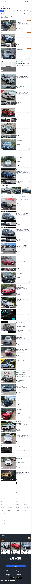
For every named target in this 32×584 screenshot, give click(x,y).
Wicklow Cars (18, 510)
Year (17, 10)
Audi (24, 490)
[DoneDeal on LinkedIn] (19, 563)
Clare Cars (9, 510)
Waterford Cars (26, 507)
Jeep (1, 502)
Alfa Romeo (9, 502)
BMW (9, 490)
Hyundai (17, 492)
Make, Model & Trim (13, 10)
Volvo (9, 495)
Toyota (17, 490)
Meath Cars (25, 505)
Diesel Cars (25, 511)
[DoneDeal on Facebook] (8, 563)
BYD (1, 499)
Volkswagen (2, 490)
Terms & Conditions (12, 580)
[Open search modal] (24, 1)
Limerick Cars (2, 507)
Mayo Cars (2, 510)
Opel (1, 495)
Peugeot (17, 493)
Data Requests (8, 574)
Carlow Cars (2, 511)
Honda (17, 495)
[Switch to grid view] (24, 13)
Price (29, 10)
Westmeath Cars (18, 508)
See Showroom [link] (3, 539)
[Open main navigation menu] (30, 1)
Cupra (24, 499)
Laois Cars (25, 510)
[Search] (1, 6)
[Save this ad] (29, 29)
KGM (9, 504)
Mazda (24, 496)
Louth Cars (9, 508)
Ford (1, 492)
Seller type (6, 10)
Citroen (25, 495)
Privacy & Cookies (6, 580)
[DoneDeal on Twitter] (12, 563)
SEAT (9, 496)
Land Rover (2, 496)
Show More (2, 513)
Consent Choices (18, 574)
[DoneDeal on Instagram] (22, 563)
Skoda (9, 493)
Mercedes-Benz (10, 492)
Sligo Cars (9, 511)
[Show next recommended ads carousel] (30, 185)
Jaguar (1, 501)
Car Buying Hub (8, 570)
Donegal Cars (17, 507)
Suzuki (1, 498)
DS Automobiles (26, 502)
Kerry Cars (2, 508)
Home (5, 3)
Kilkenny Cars (18, 511)
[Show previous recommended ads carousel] (28, 185)
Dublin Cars (25, 504)
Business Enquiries (8, 571)
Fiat (24, 498)
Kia (1, 493)
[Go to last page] (30, 483)
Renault (25, 493)
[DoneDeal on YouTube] (15, 563)
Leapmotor (17, 502)
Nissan (24, 492)
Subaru (1, 504)
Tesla (24, 501)
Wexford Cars (10, 507)
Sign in (16, 566)
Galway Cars (10, 505)
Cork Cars (2, 505)
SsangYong (17, 504)
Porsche (17, 501)
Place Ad (26, 1)
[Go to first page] (1, 483)
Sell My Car (18, 571)
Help (17, 570)
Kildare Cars (17, 505)
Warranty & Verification (23, 10)
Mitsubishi (9, 499)
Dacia (16, 496)
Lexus (17, 499)
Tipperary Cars (25, 508)
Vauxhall (17, 498)
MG (8, 501)
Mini (8, 498)
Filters (3, 10)
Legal (2, 580)
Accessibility (8, 575)
